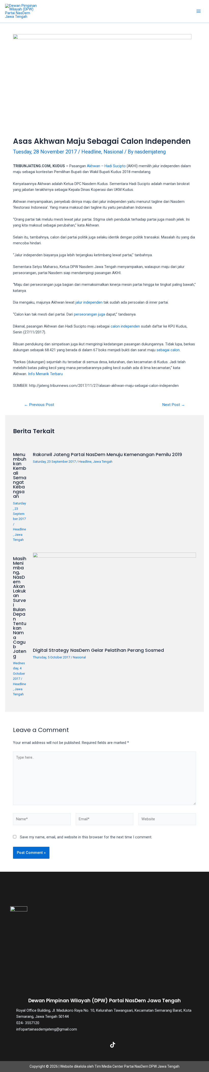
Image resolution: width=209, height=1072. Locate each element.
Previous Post (39, 405)
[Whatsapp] (145, 1045)
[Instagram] (96, 1045)
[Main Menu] (198, 11)
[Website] (167, 820)
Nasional (113, 152)
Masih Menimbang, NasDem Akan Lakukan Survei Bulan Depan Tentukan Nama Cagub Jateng (19, 607)
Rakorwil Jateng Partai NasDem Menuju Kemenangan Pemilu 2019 (107, 454)
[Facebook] (64, 1045)
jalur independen (88, 302)
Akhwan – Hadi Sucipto (106, 166)
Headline (91, 152)
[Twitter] (80, 1045)
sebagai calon (168, 350)
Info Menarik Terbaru (45, 374)
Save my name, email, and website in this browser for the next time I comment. (86, 837)
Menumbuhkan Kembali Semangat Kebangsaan (19, 475)
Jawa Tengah (102, 461)
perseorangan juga (89, 314)
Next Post (173, 405)
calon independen (125, 326)
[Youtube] (129, 1045)
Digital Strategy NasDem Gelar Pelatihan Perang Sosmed (98, 650)
